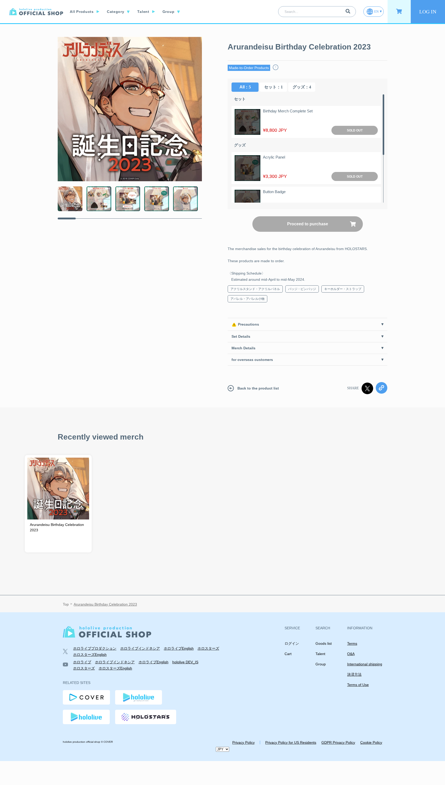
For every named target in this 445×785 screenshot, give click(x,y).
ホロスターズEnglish (90, 654)
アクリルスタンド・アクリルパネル (255, 289)
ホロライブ (82, 662)
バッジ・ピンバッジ (302, 289)
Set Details (241, 336)
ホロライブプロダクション (94, 648)
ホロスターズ (208, 648)
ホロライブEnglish (179, 648)
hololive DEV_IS (185, 662)
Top (66, 604)
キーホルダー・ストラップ (342, 289)
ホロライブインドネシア (140, 648)
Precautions (248, 324)
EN (376, 11)
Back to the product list (258, 388)
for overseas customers (252, 360)
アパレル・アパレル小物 (247, 299)
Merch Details (243, 348)
